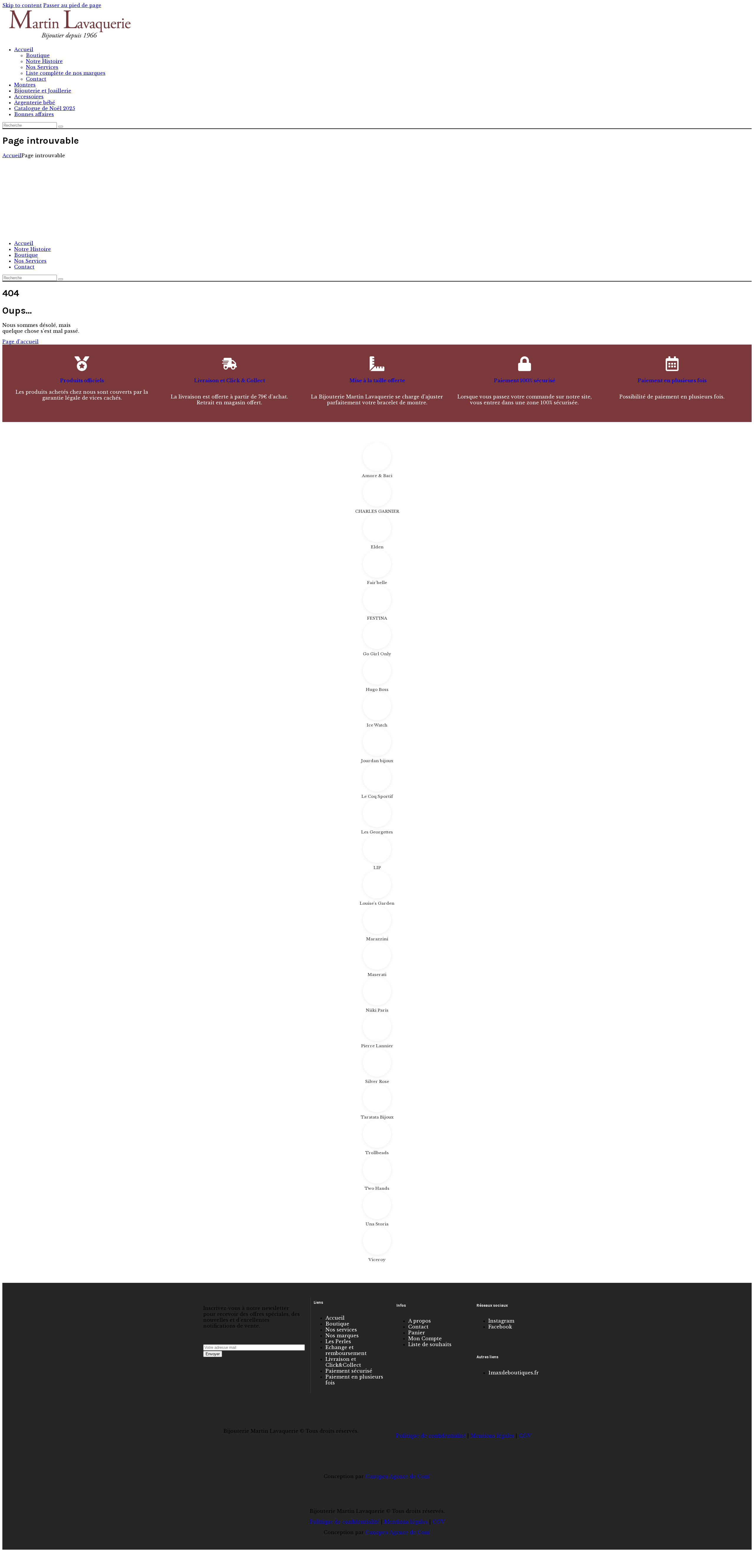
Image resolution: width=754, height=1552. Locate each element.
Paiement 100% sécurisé (524, 380)
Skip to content (22, 5)
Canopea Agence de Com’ (397, 1476)
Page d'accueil (20, 342)
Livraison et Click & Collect (229, 380)
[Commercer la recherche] (60, 127)
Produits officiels (82, 380)
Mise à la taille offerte (377, 380)
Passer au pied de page (72, 5)
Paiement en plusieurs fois (672, 380)
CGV (525, 1436)
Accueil (12, 155)
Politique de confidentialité (431, 1436)
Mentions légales (492, 1436)
